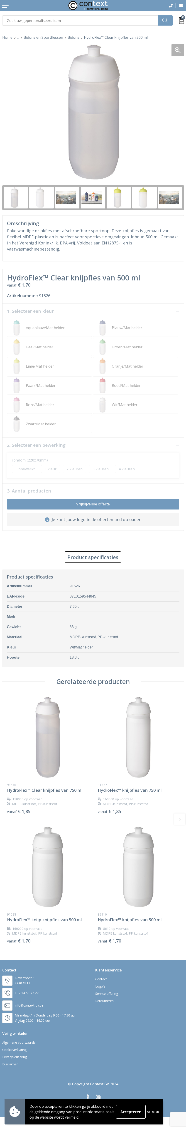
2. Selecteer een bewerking (36, 445)
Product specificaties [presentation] (92, 557)
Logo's (100, 986)
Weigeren (153, 1112)
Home (7, 37)
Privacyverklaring (14, 1057)
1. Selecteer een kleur (30, 311)
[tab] (93, 557)
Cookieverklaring (14, 1050)
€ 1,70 (18, 941)
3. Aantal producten (29, 491)
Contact (101, 979)
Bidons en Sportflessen (43, 37)
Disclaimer (10, 1064)
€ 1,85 (18, 811)
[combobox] (80, 20)
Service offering (106, 993)
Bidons (73, 37)
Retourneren (104, 1001)
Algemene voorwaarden (19, 1042)
